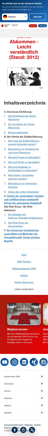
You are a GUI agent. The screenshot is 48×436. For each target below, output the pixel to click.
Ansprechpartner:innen (13, 424)
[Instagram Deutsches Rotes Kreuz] (14, 362)
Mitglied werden (17, 329)
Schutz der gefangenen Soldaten (22, 203)
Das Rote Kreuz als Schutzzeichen (18, 224)
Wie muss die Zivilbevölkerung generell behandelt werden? (23, 142)
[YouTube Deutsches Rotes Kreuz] (5, 362)
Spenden (33, 26)
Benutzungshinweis (18, 132)
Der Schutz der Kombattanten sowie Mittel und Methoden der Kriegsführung (21, 234)
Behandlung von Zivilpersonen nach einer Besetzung (23, 150)
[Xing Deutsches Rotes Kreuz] (34, 362)
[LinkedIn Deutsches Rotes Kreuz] (24, 362)
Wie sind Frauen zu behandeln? (24, 157)
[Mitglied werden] (24, 314)
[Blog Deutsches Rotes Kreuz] (43, 362)
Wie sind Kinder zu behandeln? (24, 162)
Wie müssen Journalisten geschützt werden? (21, 176)
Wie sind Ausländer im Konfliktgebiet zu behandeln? (23, 168)
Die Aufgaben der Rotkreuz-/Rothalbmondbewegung (25, 216)
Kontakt (37, 424)
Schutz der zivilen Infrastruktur (23, 191)
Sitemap (7, 427)
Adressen (29, 424)
